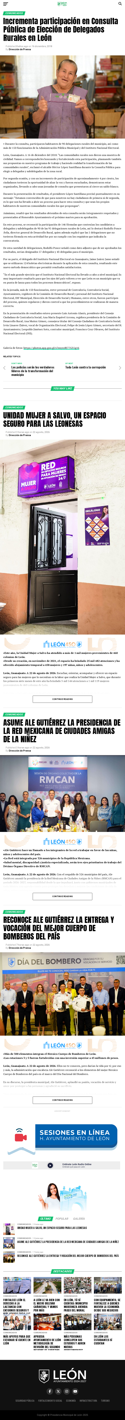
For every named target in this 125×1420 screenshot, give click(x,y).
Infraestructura (88, 1400)
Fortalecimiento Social (50, 1400)
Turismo (105, 1400)
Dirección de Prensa (20, 49)
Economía (71, 1400)
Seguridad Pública (24, 1400)
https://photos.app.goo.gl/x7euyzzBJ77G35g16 (51, 348)
